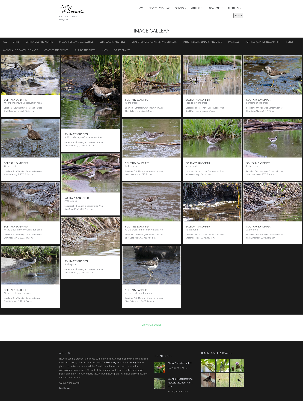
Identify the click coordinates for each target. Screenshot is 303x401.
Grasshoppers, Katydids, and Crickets (154, 41)
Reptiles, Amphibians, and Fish (263, 41)
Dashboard (64, 388)
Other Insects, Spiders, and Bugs (202, 41)
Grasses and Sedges (56, 50)
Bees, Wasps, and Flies (112, 41)
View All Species (151, 324)
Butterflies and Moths (39, 41)
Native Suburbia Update (180, 363)
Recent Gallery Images (216, 352)
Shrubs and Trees (84, 50)
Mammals (233, 41)
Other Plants (122, 50)
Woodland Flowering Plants (20, 50)
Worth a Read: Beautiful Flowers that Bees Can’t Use (180, 382)
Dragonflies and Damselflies (76, 41)
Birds (16, 41)
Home (141, 8)
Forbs (290, 41)
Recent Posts (163, 356)
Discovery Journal (160, 8)
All (5, 41)
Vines (105, 50)
